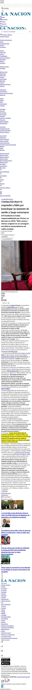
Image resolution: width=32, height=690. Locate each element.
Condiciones (20, 677)
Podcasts (2, 120)
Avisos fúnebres (4, 139)
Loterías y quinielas (5, 118)
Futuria (2, 51)
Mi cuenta (4, 26)
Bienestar (2, 81)
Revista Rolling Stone (6, 161)
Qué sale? (2, 127)
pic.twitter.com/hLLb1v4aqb (22, 452)
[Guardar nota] (2, 294)
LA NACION (4, 199)
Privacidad (27, 677)
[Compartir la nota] (2, 296)
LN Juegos (3, 109)
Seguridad (3, 74)
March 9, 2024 (26, 353)
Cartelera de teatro (5, 130)
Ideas (1, 148)
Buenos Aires (3, 72)
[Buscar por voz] (29, 31)
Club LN (4, 24)
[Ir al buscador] (2, 10)
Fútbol (2, 98)
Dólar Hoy (3, 52)
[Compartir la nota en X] (4, 300)
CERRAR (2, 1)
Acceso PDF (3, 136)
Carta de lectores (5, 143)
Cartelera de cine (5, 129)
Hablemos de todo (5, 84)
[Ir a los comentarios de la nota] (4, 294)
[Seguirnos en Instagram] (2, 651)
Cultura (2, 77)
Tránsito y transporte (6, 40)
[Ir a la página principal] (16, 15)
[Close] (2, 574)
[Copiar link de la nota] (2, 298)
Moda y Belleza (4, 121)
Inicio (3, 17)
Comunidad (3, 79)
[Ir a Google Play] (5, 661)
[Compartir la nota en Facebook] (2, 300)
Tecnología (3, 113)
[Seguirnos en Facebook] (2, 642)
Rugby (2, 100)
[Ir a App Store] (5, 664)
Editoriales (3, 90)
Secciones (4, 19)
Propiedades (3, 56)
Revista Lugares (4, 157)
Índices (2, 61)
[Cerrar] (25, 29)
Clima (1, 42)
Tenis (1, 102)
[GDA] (5, 682)
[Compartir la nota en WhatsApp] (4, 296)
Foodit (3, 22)
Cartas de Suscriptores (6, 93)
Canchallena (3, 104)
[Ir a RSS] (2, 656)
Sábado (2, 146)
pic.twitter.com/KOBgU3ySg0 (9, 351)
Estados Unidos (4, 67)
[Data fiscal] (2, 687)
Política (10, 199)
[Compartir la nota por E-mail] (6, 300)
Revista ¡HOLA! (4, 155)
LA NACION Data (4, 43)
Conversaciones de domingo (8, 145)
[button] (16, 112)
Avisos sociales (4, 141)
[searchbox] (15, 32)
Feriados (2, 116)
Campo (2, 54)
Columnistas (3, 91)
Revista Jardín (4, 162)
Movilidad (3, 59)
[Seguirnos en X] (2, 647)
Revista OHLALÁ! (4, 153)
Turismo (2, 111)
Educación (3, 75)
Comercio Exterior (5, 58)
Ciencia (2, 82)
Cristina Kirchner (6, 493)
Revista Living (4, 159)
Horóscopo (3, 114)
